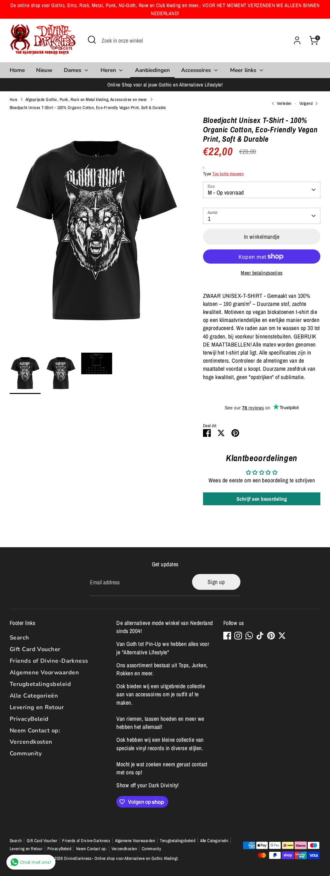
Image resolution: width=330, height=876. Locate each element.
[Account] (297, 40)
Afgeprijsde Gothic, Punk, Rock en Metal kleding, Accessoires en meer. (86, 99)
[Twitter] (282, 635)
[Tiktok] (260, 635)
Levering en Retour (37, 707)
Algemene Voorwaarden (44, 672)
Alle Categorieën (34, 696)
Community (26, 753)
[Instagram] (238, 635)
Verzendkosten (31, 742)
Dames (73, 70)
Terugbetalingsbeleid (40, 684)
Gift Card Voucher (35, 649)
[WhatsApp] (249, 635)
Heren (109, 70)
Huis (14, 99)
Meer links (244, 70)
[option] (97, 234)
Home (17, 70)
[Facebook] (227, 635)
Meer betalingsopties (261, 272)
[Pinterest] (271, 635)
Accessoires (196, 70)
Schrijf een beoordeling (262, 498)
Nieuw (44, 70)
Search (19, 637)
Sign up (216, 582)
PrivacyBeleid (29, 719)
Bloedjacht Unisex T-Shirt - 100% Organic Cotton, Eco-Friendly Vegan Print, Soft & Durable (88, 107)
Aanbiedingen (152, 70)
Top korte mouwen (228, 173)
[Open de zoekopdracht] (91, 39)
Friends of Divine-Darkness (49, 661)
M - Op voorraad (226, 192)
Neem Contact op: (35, 730)
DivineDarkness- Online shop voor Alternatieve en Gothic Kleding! (121, 858)
